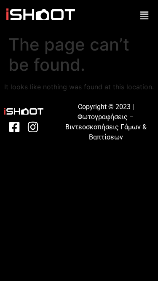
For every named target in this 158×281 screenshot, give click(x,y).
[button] (144, 15)
